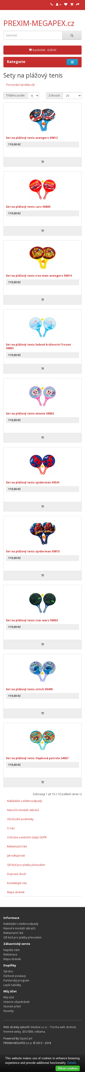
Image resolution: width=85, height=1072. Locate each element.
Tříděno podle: (15, 95)
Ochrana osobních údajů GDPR (27, 837)
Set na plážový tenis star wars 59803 (32, 620)
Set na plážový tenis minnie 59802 (30, 413)
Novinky (8, 1011)
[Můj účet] (58, 4)
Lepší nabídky (12, 985)
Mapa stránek (15, 892)
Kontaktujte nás (17, 883)
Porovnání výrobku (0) (20, 85)
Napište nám (11, 950)
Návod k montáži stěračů (23, 810)
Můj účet (8, 997)
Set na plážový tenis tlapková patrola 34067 (37, 758)
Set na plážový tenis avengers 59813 (32, 138)
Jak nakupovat (16, 855)
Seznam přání (12, 1006)
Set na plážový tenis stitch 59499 (29, 689)
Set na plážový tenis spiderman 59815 (33, 551)
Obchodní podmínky (20, 819)
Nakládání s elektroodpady (24, 801)
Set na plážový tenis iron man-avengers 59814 (39, 276)
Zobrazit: (54, 95)
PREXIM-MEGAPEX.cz (39, 23)
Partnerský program (16, 980)
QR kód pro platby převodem (26, 865)
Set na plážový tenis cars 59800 (28, 207)
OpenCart (25, 1038)
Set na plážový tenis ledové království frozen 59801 (38, 346)
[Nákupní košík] (71, 4)
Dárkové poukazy (14, 976)
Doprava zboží (16, 874)
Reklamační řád (17, 846)
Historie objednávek (16, 1002)
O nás (11, 828)
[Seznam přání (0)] (65, 4)
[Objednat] (77, 4)
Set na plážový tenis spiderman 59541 (33, 482)
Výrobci (8, 971)
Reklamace (10, 954)
